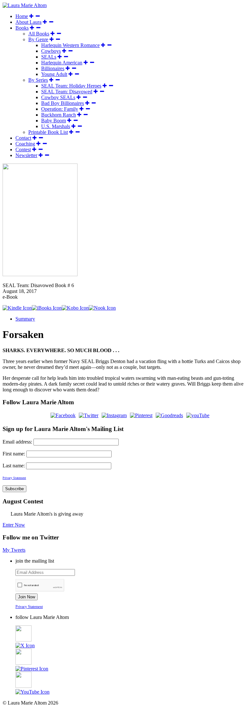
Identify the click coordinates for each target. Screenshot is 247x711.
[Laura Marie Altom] (25, 5)
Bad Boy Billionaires (62, 103)
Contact (23, 138)
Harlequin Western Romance (70, 45)
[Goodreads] (169, 415)
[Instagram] (114, 415)
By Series (38, 80)
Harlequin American (61, 62)
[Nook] (102, 308)
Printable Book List (48, 132)
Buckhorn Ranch (58, 114)
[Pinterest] (141, 415)
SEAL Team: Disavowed (66, 91)
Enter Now (14, 525)
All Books (38, 33)
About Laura (28, 22)
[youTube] (197, 415)
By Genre (38, 39)
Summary (25, 319)
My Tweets (14, 550)
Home (21, 16)
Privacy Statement (29, 606)
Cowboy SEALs (58, 97)
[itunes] (47, 308)
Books (22, 28)
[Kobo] (75, 308)
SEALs (48, 57)
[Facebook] (63, 415)
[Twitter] (88, 415)
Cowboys (51, 51)
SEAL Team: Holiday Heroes (71, 86)
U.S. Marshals (55, 126)
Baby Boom (53, 120)
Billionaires (52, 68)
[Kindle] (17, 308)
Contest (23, 149)
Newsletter (26, 155)
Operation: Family (59, 109)
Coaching (25, 143)
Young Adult (54, 74)
